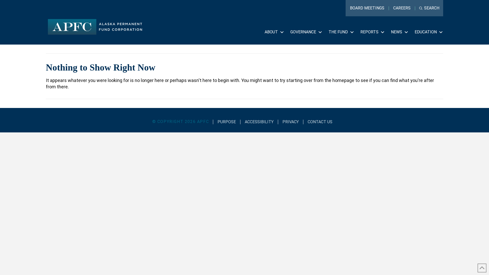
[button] (429, 8)
